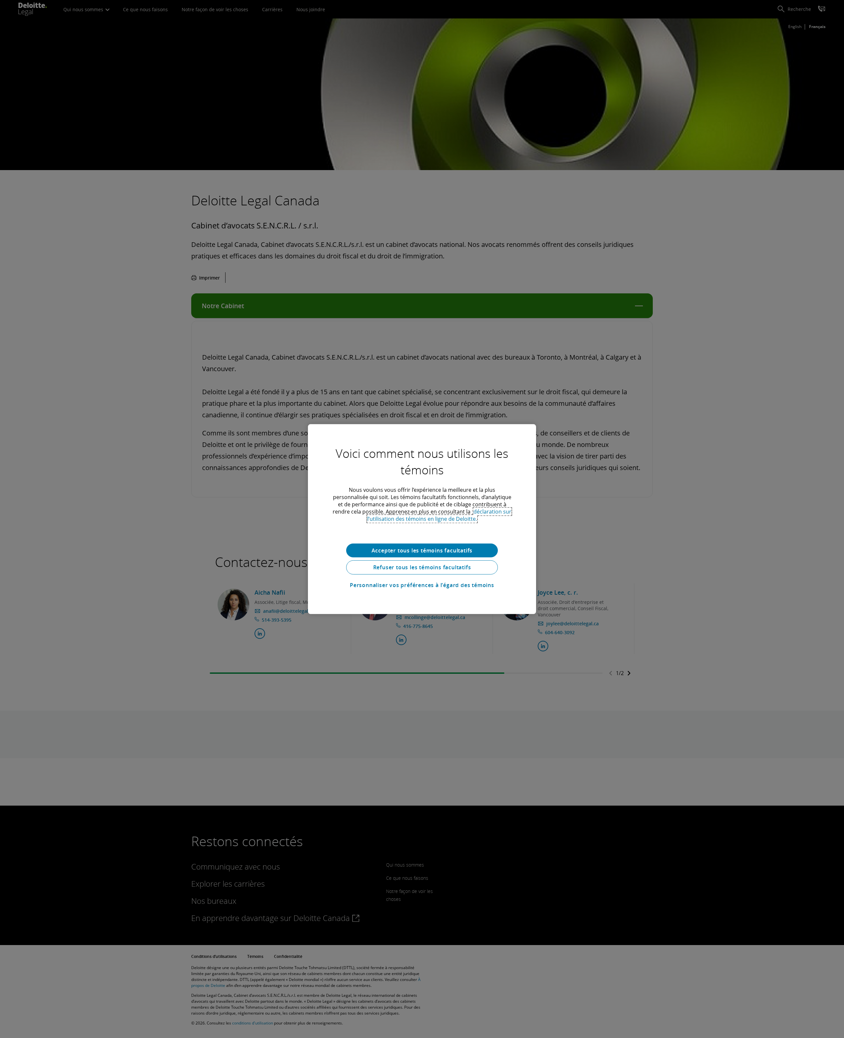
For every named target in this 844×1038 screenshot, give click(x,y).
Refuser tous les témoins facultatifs (422, 567)
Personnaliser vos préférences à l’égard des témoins (422, 585)
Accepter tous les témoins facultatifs (422, 550)
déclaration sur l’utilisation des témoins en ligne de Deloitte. (439, 515)
